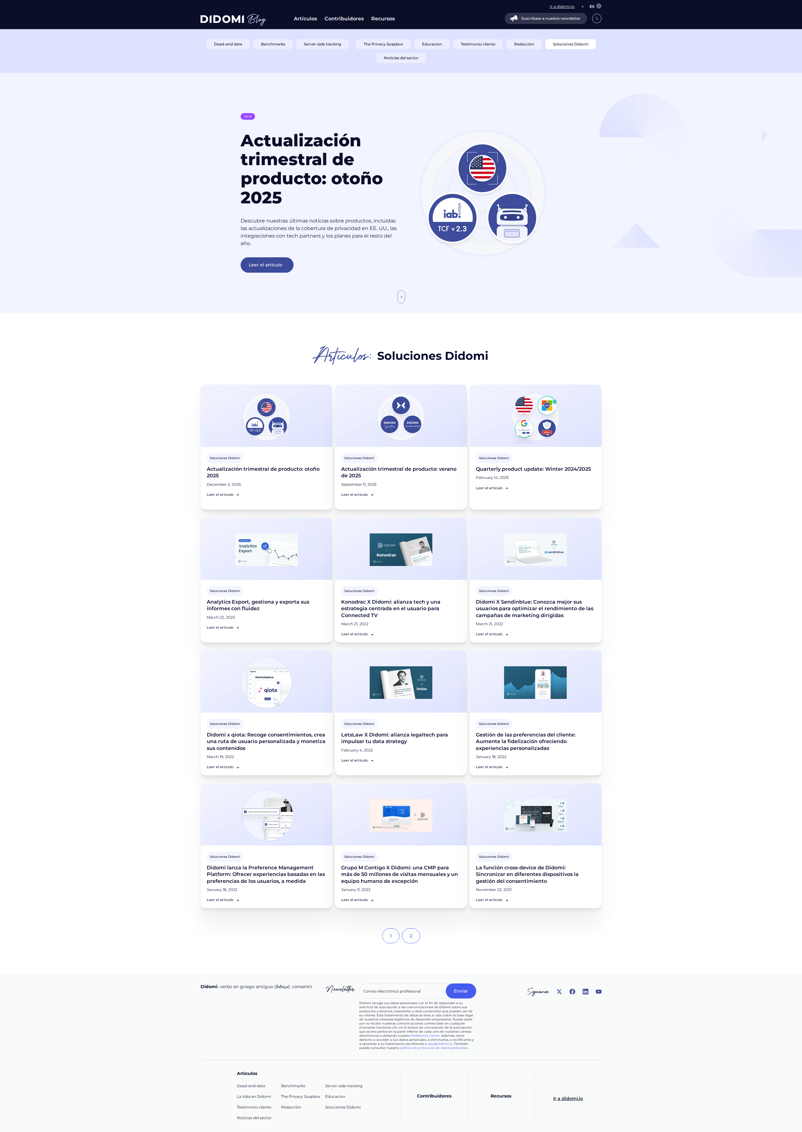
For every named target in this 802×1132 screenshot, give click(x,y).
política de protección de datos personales (434, 1048)
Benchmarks (293, 1085)
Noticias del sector (254, 1117)
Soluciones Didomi (343, 1107)
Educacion (335, 1096)
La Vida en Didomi (254, 1096)
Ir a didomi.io (568, 1098)
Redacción (291, 1107)
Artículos (305, 19)
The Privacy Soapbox (300, 1096)
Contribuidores (344, 19)
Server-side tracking (343, 1085)
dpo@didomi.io (440, 1044)
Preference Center (425, 1036)
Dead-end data (251, 1085)
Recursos (383, 19)
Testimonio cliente (254, 1107)
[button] (592, 6)
